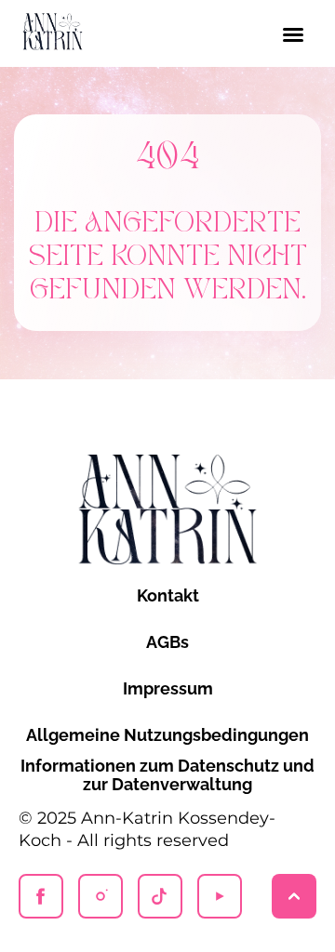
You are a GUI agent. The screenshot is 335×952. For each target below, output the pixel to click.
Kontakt (168, 595)
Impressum (168, 688)
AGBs (167, 642)
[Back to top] (294, 896)
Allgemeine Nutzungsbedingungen (167, 735)
